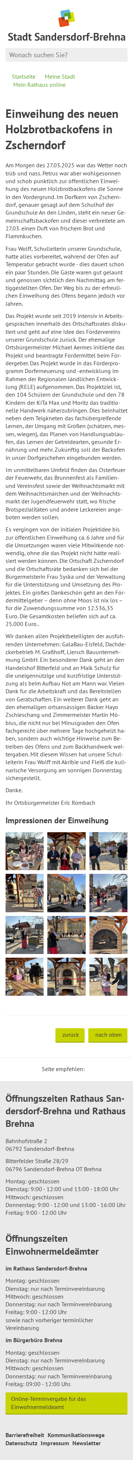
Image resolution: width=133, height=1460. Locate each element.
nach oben (108, 1034)
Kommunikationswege (76, 1435)
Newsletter (86, 1443)
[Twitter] (92, 1069)
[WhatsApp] (119, 1069)
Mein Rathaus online (39, 84)
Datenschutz (21, 1443)
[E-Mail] (110, 1069)
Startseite (23, 76)
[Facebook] (101, 1069)
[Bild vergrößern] (25, 851)
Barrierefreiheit (25, 1435)
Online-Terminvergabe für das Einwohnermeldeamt (48, 1402)
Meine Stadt (60, 76)
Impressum (55, 1443)
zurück (70, 1034)
